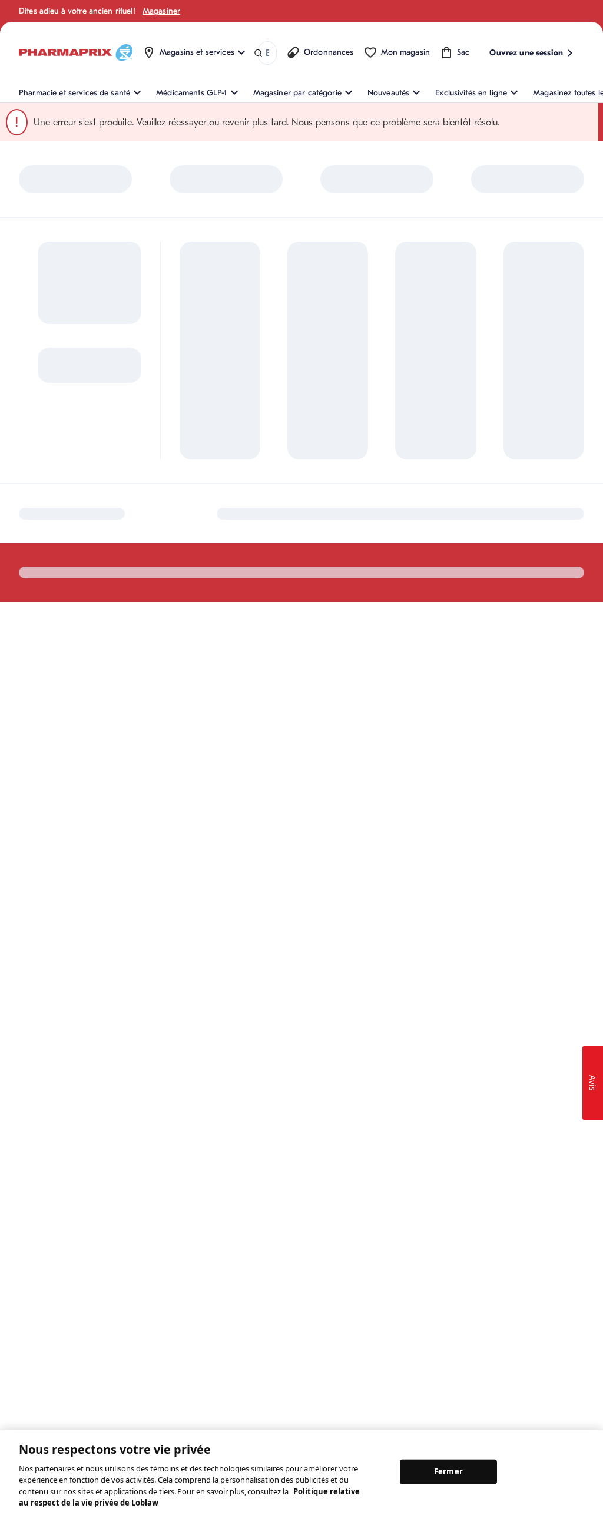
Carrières (381, 562)
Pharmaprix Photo (491, 468)
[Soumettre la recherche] (258, 53)
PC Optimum (203, 422)
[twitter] (76, 626)
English (303, 626)
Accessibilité (358, 626)
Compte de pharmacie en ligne (220, 447)
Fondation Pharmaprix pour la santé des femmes (405, 415)
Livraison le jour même (313, 507)
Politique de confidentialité (536, 626)
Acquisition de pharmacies (391, 536)
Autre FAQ (198, 473)
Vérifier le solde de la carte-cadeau (496, 423)
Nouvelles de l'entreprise (388, 472)
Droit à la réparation (309, 526)
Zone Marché (482, 507)
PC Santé (474, 449)
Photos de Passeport (495, 487)
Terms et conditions (434, 626)
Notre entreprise (394, 447)
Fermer (448, 1471)
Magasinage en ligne (217, 403)
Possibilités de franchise (390, 504)
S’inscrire (38, 495)
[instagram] (51, 626)
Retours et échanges (309, 456)
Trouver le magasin (307, 436)
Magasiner (161, 11)
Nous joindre (296, 417)
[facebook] (26, 626)
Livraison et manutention (295, 481)
